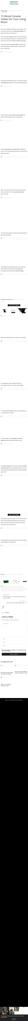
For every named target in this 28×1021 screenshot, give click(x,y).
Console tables (6, 586)
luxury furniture (14, 589)
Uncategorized (4, 11)
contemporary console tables (16, 586)
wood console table (8, 590)
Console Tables (4, 10)
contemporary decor (5, 587)
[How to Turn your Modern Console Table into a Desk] (21, 667)
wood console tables (17, 590)
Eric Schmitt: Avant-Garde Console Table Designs (7, 673)
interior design (7, 588)
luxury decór (8, 589)
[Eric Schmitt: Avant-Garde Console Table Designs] (7, 668)
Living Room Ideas (11, 10)
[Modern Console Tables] (14, 3)
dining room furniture (15, 587)
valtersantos (4, 25)
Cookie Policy (4, 1017)
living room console (15, 588)
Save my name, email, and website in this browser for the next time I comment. (14, 650)
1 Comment (6, 612)
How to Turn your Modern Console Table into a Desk (21, 672)
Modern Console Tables (20, 10)
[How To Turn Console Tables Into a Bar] (7, 679)
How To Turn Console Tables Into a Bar (6, 685)
